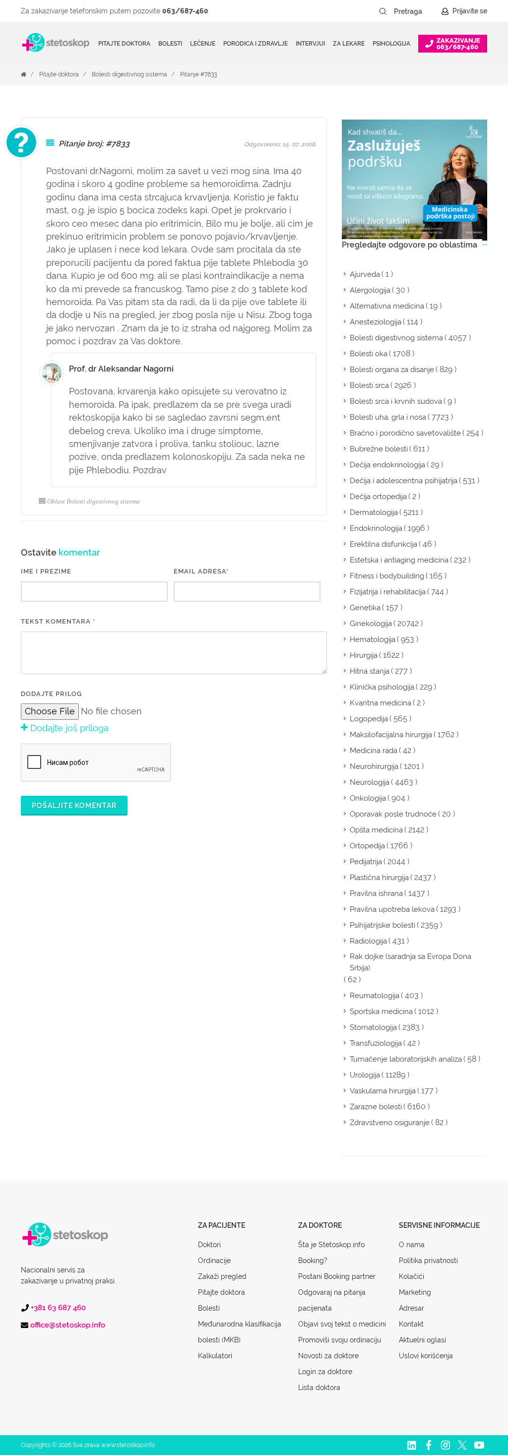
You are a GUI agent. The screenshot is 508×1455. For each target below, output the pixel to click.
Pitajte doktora (124, 43)
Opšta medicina (376, 829)
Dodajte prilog (51, 693)
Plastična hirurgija (379, 877)
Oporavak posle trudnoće (393, 814)
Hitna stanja (369, 671)
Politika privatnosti (428, 1261)
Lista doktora (319, 1388)
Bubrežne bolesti (379, 448)
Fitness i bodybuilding (387, 575)
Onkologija (368, 798)
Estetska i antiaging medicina (399, 560)
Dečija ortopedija (378, 496)
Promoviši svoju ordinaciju (339, 1340)
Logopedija (369, 718)
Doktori (209, 1245)
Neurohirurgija (374, 766)
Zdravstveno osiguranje (390, 1122)
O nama (412, 1245)
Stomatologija (373, 1027)
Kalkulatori (215, 1356)
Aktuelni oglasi (422, 1340)
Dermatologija (374, 512)
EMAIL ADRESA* (201, 571)
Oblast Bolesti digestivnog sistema (93, 501)
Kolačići (411, 1276)
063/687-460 (185, 11)
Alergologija (370, 290)
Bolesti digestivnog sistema (129, 74)
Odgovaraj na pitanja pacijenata (332, 1300)
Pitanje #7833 (198, 74)
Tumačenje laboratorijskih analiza (406, 1059)
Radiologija (368, 941)
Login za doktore (325, 1372)
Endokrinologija (376, 528)
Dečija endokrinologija (387, 464)
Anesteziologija (375, 321)
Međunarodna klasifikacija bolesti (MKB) (239, 1332)
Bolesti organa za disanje (392, 369)
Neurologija (369, 782)
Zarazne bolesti (376, 1106)
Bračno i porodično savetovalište (405, 433)
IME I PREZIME (46, 571)
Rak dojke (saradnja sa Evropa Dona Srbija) (410, 962)
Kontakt (411, 1324)
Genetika (365, 607)
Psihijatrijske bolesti (382, 925)
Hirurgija (364, 655)
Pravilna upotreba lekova (392, 909)
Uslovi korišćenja (426, 1356)
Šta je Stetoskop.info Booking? (331, 1253)
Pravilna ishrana (376, 893)
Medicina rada (373, 750)
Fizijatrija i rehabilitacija (388, 591)
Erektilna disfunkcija (383, 544)
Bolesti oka (368, 353)
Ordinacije (214, 1261)
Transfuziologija (376, 1043)
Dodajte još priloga (68, 728)
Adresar (411, 1308)
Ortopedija (367, 845)
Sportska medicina (381, 1011)
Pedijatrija (366, 861)
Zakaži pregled (222, 1276)
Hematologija (372, 639)
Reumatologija (374, 995)
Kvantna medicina (380, 702)
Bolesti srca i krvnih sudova (396, 401)
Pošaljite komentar (74, 806)
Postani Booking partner (337, 1276)
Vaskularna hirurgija (383, 1090)
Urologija (365, 1075)
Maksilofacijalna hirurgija (391, 734)
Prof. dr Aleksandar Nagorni (121, 369)
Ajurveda (365, 274)
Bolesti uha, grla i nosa (388, 417)
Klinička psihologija (382, 687)
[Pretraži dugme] (383, 11)
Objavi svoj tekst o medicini (342, 1324)
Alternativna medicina (387, 306)
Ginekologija (371, 623)
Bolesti (209, 1308)
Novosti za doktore (328, 1356)
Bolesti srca (369, 385)
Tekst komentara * (58, 621)
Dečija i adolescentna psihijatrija (403, 480)
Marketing (415, 1292)
